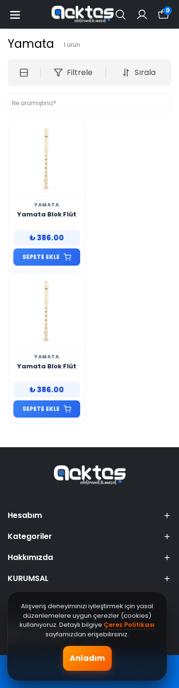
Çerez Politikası (129, 624)
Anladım (87, 658)
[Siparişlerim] (142, 15)
